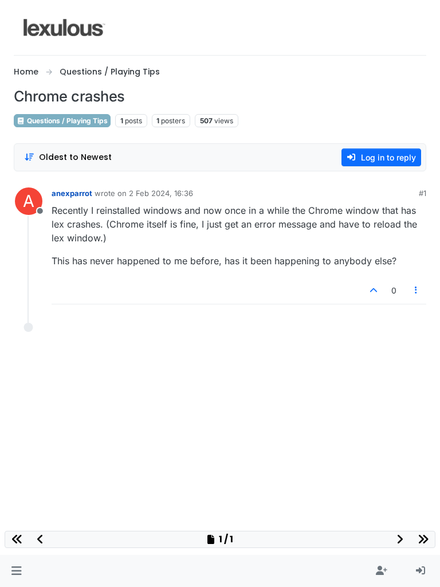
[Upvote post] (373, 290)
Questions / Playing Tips (66, 120)
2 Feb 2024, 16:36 (161, 193)
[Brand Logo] (64, 27)
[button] (16, 570)
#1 (422, 193)
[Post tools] (416, 290)
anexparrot (72, 193)
